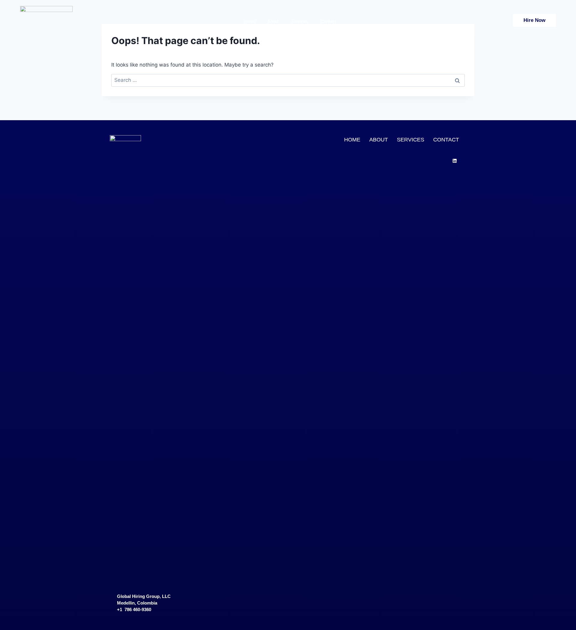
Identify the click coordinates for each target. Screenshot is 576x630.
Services (299, 21)
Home (250, 21)
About (273, 21)
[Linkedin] (454, 160)
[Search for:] (288, 80)
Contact (328, 21)
